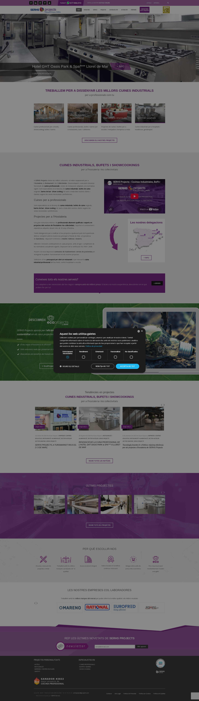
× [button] (142, 331)
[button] (69, 366)
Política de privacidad (93, 346)
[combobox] (139, 331)
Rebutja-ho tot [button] (103, 366)
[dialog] (99, 350)
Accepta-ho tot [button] (127, 366)
